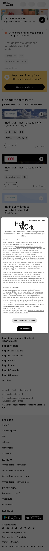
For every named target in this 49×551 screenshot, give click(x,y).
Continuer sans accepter (36, 220)
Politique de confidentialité (36, 311)
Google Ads (7, 292)
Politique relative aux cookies (18, 312)
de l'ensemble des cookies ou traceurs (29, 247)
